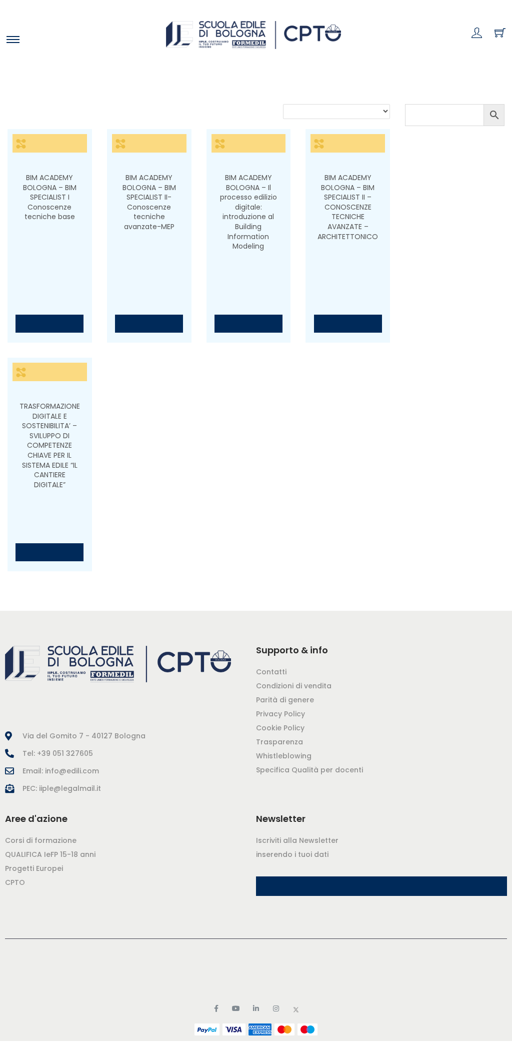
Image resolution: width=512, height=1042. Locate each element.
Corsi (39, 87)
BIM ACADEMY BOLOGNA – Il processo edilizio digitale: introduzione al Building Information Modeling (248, 212)
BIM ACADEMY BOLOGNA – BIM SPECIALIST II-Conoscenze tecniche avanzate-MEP (149, 202)
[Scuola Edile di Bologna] (253, 35)
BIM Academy (49, 163)
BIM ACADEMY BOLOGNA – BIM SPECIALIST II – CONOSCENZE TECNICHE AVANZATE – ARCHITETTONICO (348, 207)
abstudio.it (310, 972)
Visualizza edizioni (49, 323)
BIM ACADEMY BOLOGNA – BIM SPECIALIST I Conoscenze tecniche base (49, 197)
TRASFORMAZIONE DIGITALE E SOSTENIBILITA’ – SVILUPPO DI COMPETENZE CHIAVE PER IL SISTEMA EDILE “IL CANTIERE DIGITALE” (50, 445)
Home (16, 87)
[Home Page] (130, 664)
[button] (381, 886)
